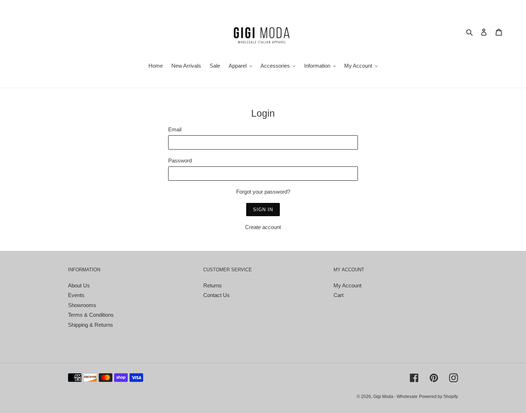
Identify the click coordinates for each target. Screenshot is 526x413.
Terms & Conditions (91, 315)
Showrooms (82, 305)
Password (180, 160)
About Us (79, 285)
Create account (263, 227)
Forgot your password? (263, 192)
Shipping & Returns (90, 325)
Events (76, 295)
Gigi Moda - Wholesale (395, 396)
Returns (212, 285)
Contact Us (216, 295)
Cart (338, 295)
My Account (347, 285)
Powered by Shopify (438, 396)
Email (174, 129)
